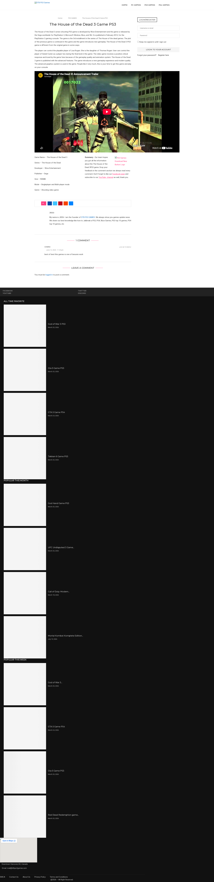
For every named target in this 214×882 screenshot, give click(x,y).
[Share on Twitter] (55, 203)
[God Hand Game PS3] (25, 505)
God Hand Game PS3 (58, 503)
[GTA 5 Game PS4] (25, 414)
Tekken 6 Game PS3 (58, 456)
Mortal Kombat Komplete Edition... (65, 636)
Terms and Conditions (59, 877)
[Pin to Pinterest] (60, 203)
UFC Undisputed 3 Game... (61, 547)
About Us (26, 877)
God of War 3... (55, 682)
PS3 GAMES (150, 5)
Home (124, 5)
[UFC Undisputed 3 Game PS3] (25, 549)
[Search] (178, 5)
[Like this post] (44, 203)
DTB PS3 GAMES (88, 217)
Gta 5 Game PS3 (56, 368)
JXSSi (51, 213)
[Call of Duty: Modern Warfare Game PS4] (25, 593)
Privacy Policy (40, 877)
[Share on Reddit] (66, 203)
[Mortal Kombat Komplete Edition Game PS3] (25, 637)
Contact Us (13, 877)
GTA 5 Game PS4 (56, 412)
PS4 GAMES (164, 5)
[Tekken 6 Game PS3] (25, 458)
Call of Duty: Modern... (58, 591)
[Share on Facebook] (50, 203)
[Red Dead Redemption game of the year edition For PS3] (25, 816)
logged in (49, 275)
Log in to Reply (125, 247)
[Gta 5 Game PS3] (25, 370)
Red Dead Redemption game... (63, 815)
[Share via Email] (71, 203)
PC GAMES (136, 5)
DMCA (2, 877)
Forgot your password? (146, 55)
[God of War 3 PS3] (25, 326)
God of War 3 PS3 (57, 324)
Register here (163, 55)
